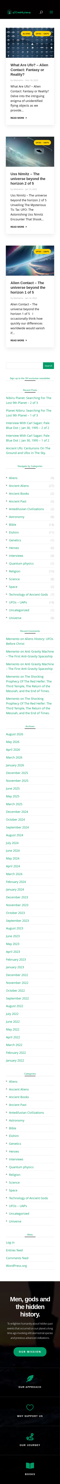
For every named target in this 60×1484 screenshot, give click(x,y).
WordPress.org (16, 1266)
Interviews (16, 556)
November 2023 (17, 905)
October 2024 (15, 819)
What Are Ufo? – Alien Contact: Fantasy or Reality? (29, 70)
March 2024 (14, 874)
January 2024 (15, 889)
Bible (12, 525)
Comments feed (17, 1258)
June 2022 (13, 1022)
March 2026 (14, 757)
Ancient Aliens (19, 486)
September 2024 (17, 827)
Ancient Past (17, 501)
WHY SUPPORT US (30, 1416)
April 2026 (13, 750)
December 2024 (17, 812)
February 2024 (16, 882)
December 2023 (17, 897)
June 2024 (13, 851)
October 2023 (15, 913)
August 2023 (14, 928)
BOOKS (30, 1474)
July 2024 (12, 843)
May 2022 (12, 1029)
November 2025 (17, 781)
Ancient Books (19, 493)
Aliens (26, 33)
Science (14, 579)
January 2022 (15, 1060)
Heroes (14, 548)
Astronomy (16, 517)
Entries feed (14, 1250)
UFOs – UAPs (18, 602)
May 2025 (12, 796)
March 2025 (14, 804)
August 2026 (14, 734)
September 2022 (17, 998)
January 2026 (15, 765)
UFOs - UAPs (42, 33)
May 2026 (12, 742)
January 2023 (15, 967)
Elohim (14, 532)
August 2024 (14, 835)
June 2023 (13, 936)
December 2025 (17, 773)
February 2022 (16, 1053)
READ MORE (17, 117)
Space (13, 587)
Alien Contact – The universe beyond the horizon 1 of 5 (27, 287)
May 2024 (12, 858)
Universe (15, 618)
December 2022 (17, 975)
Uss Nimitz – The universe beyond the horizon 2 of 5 (27, 178)
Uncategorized (19, 610)
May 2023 (12, 944)
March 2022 (14, 1045)
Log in (10, 1242)
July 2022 (12, 1014)
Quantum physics (21, 563)
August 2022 (14, 1006)
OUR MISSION (30, 1351)
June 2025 (13, 788)
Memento (18, 80)
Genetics (15, 540)
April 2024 (13, 866)
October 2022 (15, 990)
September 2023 (17, 921)
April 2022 (13, 1037)
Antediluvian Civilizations (26, 509)
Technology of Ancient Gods (28, 594)
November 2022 (17, 983)
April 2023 (13, 952)
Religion (14, 571)
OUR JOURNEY (30, 1445)
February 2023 (16, 959)
